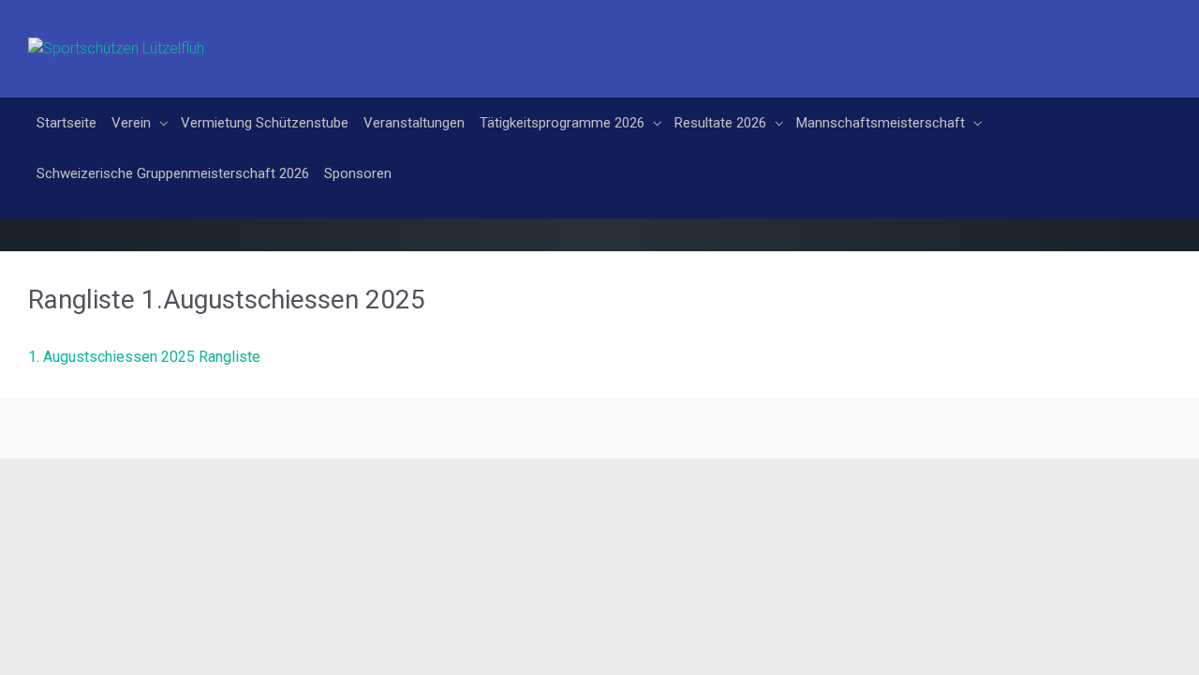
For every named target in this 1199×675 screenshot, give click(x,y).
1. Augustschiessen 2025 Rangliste (144, 357)
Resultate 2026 (918, 32)
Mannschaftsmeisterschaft (318, 83)
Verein (328, 32)
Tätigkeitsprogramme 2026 (759, 32)
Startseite (264, 32)
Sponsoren (754, 83)
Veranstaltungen (611, 32)
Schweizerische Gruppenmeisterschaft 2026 (569, 83)
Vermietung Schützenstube (462, 32)
